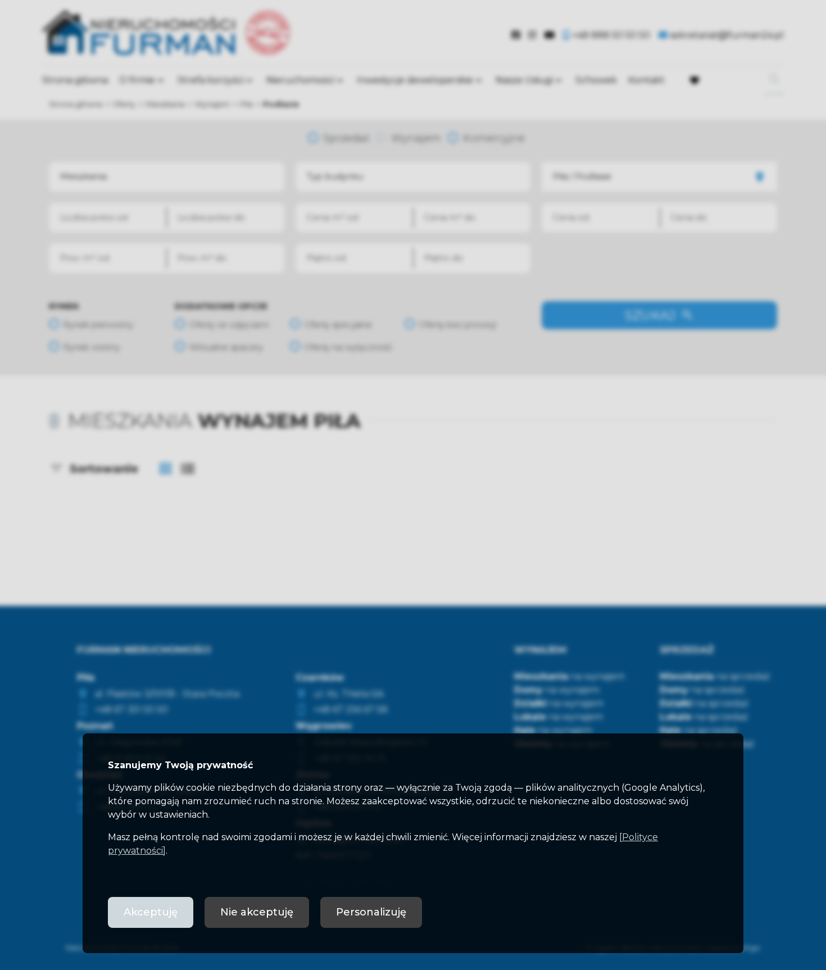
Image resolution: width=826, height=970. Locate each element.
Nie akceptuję (256, 912)
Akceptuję (151, 912)
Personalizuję (371, 912)
